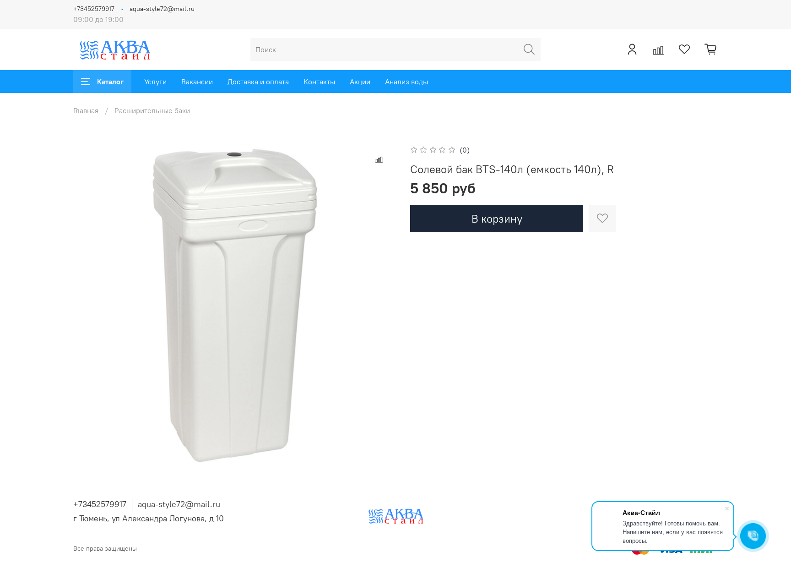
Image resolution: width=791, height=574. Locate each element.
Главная (85, 110)
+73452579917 (93, 9)
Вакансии (197, 81)
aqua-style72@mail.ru (162, 9)
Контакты (319, 81)
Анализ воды (406, 81)
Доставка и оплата (258, 81)
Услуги (155, 81)
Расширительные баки (152, 110)
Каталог (110, 81)
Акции (360, 81)
